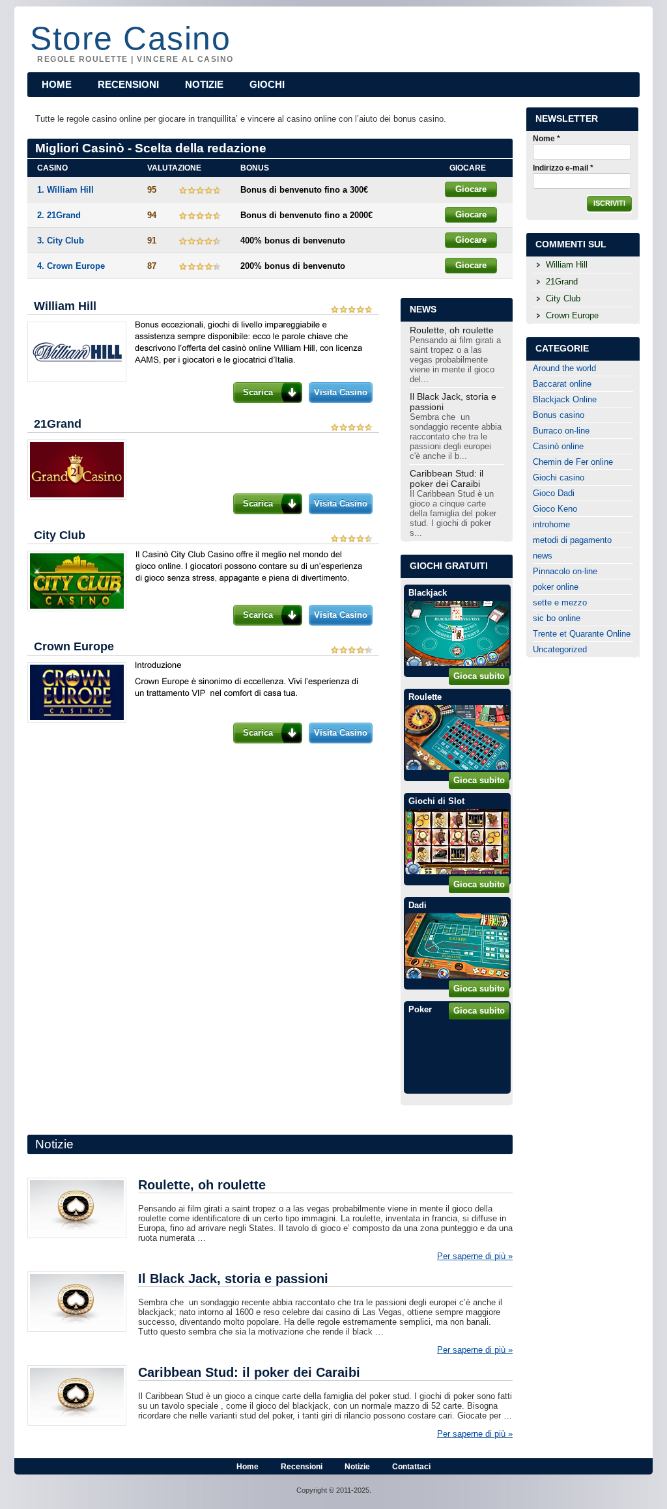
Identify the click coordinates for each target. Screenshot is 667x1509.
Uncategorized (560, 649)
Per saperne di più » (475, 1256)
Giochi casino (558, 477)
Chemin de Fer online (573, 462)
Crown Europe (74, 646)
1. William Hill (65, 190)
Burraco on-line (561, 431)
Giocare (471, 189)
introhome (551, 524)
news (542, 556)
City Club (59, 535)
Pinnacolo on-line (565, 571)
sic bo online (556, 618)
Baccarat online (562, 384)
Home (57, 84)
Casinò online (558, 446)
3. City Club (60, 240)
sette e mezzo (560, 602)
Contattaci (411, 1466)
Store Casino (130, 37)
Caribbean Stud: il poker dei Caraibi (446, 478)
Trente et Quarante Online (582, 634)
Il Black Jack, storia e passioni (453, 401)
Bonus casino (558, 415)
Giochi (267, 84)
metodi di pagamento (572, 540)
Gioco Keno (555, 509)
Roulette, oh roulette (452, 330)
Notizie (204, 84)
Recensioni (128, 84)
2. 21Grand (59, 215)
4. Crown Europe (71, 266)
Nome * (546, 138)
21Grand (57, 423)
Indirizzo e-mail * (563, 168)
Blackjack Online (565, 399)
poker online (555, 587)
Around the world (564, 368)
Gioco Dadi (554, 493)
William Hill (65, 305)
